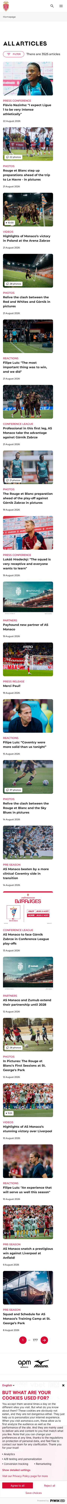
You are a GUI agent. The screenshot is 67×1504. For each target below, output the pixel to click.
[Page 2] (44, 1340)
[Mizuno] (41, 1363)
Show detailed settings (16, 1470)
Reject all (49, 1485)
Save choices (33, 1492)
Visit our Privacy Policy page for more (25, 1476)
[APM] (24, 1363)
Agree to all (17, 1485)
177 (35, 1340)
